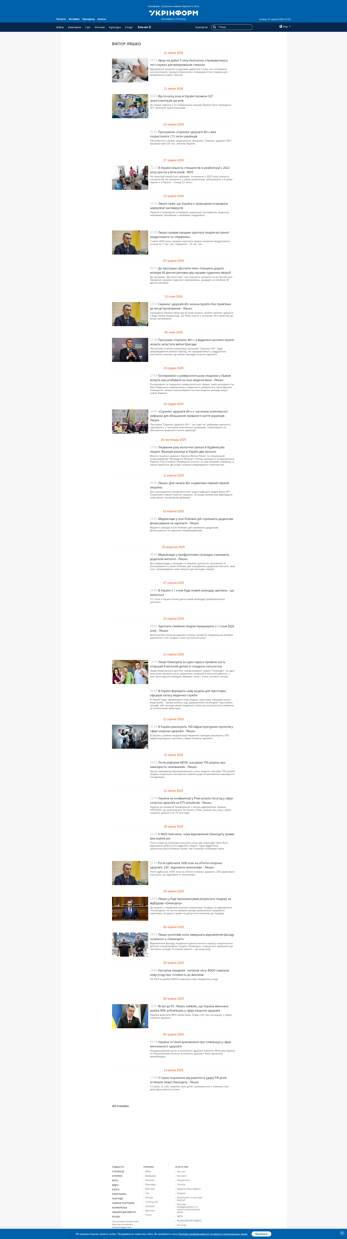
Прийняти (261, 1233)
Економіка (74, 27)
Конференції (119, 1207)
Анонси (102, 19)
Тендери (181, 1193)
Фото (115, 1180)
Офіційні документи (124, 1212)
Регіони (100, 27)
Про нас (181, 1171)
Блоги (115, 1189)
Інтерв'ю (117, 1176)
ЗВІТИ (180, 1216)
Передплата (183, 1180)
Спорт (129, 27)
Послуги (61, 19)
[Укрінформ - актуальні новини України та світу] (173, 13)
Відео (115, 1185)
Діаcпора (150, 1210)
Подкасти (118, 1167)
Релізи (116, 1216)
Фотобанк (74, 19)
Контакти (201, 27)
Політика (150, 1180)
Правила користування (189, 1189)
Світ (88, 27)
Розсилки (181, 1225)
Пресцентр (88, 19)
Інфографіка (119, 1194)
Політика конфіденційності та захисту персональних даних (188, 1208)
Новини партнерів (123, 1203)
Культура (115, 27)
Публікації (118, 1171)
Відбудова (150, 1176)
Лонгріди (117, 1198)
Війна (60, 27)
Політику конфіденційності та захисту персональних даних (213, 1233)
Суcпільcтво (151, 1202)
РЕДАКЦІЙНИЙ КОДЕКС (189, 1220)
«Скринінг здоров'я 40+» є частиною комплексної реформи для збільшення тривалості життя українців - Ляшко (189, 415)
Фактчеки (150, 1189)
